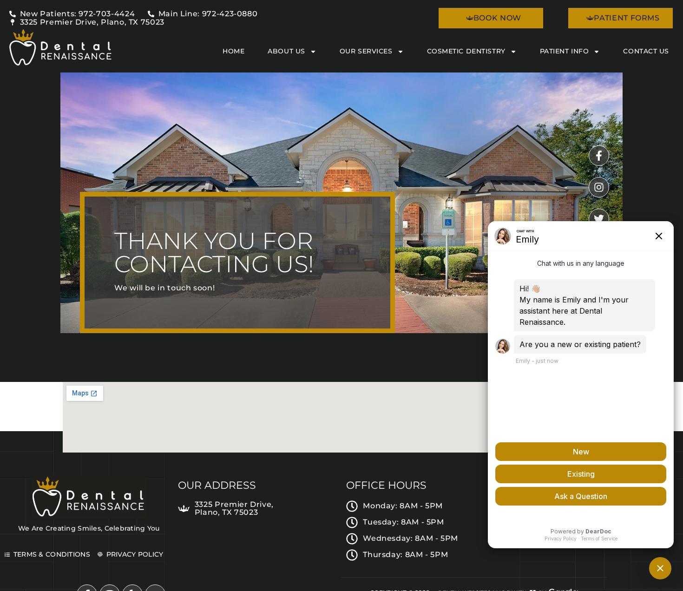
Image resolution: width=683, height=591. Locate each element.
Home (233, 51)
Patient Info (564, 51)
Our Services (366, 51)
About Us (286, 51)
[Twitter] (599, 219)
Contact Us (646, 51)
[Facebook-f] (599, 155)
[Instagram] (599, 187)
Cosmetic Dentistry (466, 51)
